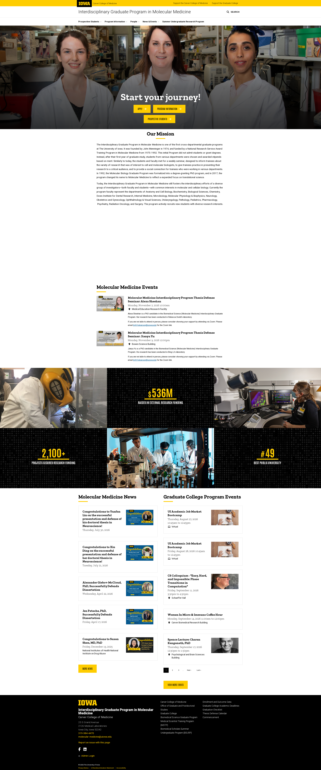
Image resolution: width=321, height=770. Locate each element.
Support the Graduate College (225, 3)
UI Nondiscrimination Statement (102, 768)
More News (88, 668)
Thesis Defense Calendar (215, 713)
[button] (233, 12)
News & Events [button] (150, 21)
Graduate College (168, 713)
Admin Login (88, 755)
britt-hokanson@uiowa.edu (144, 325)
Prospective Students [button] (88, 21)
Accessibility (121, 768)
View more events (176, 684)
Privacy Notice (83, 768)
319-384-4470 (86, 733)
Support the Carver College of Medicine (190, 3)
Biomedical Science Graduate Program (178, 717)
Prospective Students (158, 118)
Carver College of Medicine (105, 3)
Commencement (211, 717)
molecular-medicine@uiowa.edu (95, 736)
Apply (140, 108)
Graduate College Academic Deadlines (221, 706)
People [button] (133, 21)
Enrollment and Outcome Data (217, 702)
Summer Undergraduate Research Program (183, 21)
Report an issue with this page (94, 742)
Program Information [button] (115, 21)
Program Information (167, 108)
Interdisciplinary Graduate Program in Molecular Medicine (134, 12)
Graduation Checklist (212, 709)
